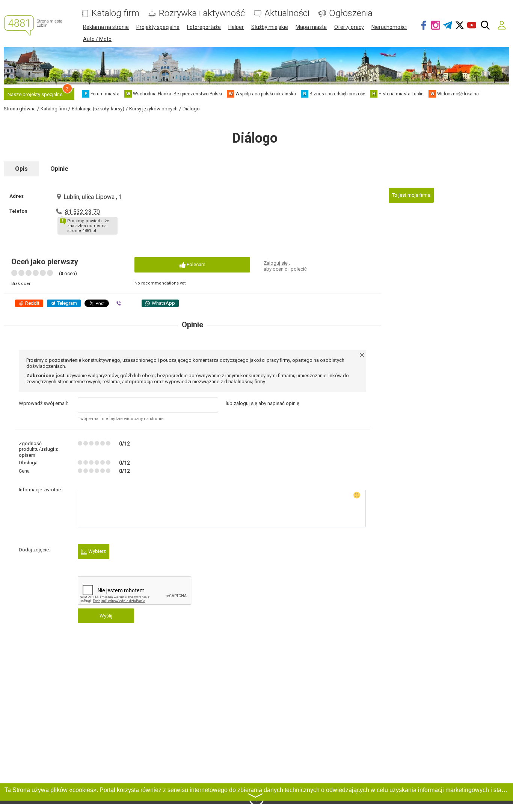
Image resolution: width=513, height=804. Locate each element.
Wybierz (96, 551)
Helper (236, 27)
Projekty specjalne (158, 27)
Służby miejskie (269, 27)
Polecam (195, 264)
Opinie (59, 168)
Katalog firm (115, 13)
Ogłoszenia (351, 13)
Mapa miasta (311, 27)
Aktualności (286, 13)
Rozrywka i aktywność (202, 13)
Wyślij (106, 616)
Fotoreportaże (204, 27)
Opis (21, 168)
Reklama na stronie (106, 27)
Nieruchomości (389, 27)
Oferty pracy (349, 27)
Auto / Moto (97, 39)
